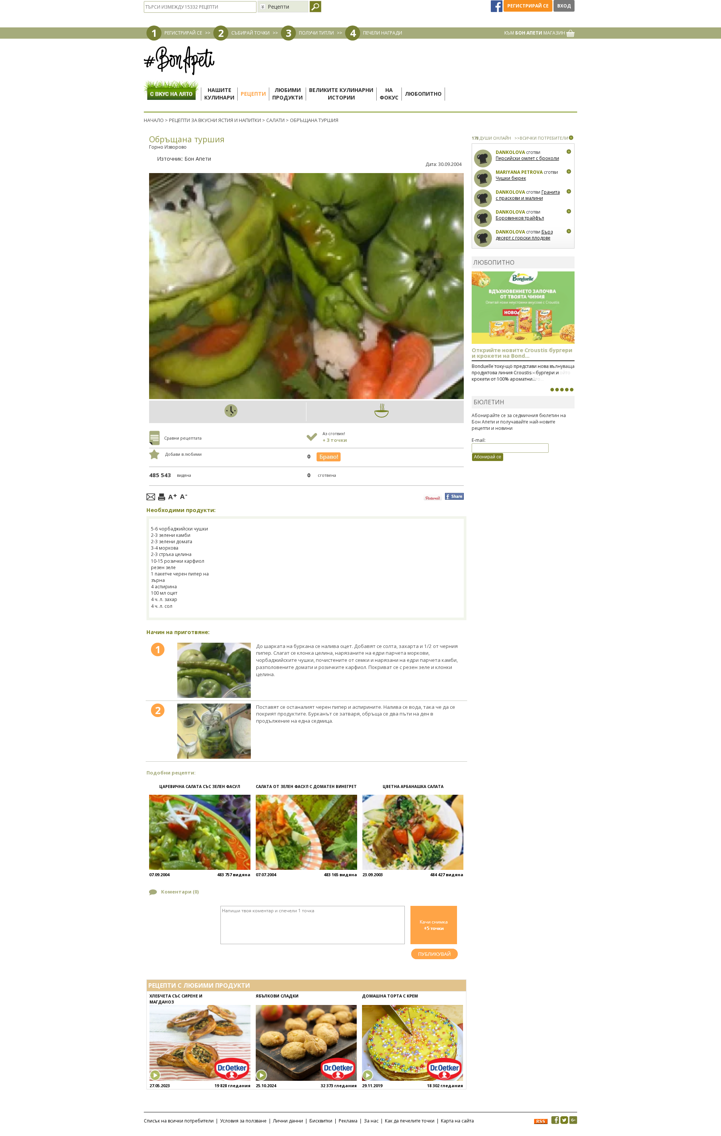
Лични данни (288, 1121)
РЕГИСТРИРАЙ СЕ (183, 33)
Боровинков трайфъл (520, 218)
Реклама (348, 1121)
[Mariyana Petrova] (483, 178)
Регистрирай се (528, 6)
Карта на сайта (457, 1121)
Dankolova (510, 152)
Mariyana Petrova (519, 172)
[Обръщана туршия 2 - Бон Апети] (214, 731)
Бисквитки (320, 1121)
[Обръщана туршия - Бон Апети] (214, 670)
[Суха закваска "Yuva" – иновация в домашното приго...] (552, 390)
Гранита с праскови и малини (528, 195)
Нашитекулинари (219, 93)
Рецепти (253, 93)
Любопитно (423, 93)
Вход (564, 6)
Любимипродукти (287, 93)
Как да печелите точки (409, 1121)
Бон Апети (197, 158)
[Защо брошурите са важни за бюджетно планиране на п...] (571, 390)
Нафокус (389, 93)
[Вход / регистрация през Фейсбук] (497, 6)
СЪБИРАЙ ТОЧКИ (250, 33)
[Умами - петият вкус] (567, 390)
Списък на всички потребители (179, 1121)
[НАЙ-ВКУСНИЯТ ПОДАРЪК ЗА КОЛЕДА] (562, 390)
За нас (371, 1121)
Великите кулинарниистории (341, 93)
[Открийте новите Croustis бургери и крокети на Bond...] (557, 390)
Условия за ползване (243, 1121)
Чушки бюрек (511, 178)
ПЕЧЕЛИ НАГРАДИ (382, 33)
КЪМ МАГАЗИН (535, 33)
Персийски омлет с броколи (527, 158)
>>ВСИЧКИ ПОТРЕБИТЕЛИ (541, 138)
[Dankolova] (483, 158)
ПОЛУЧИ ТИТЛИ (316, 33)
